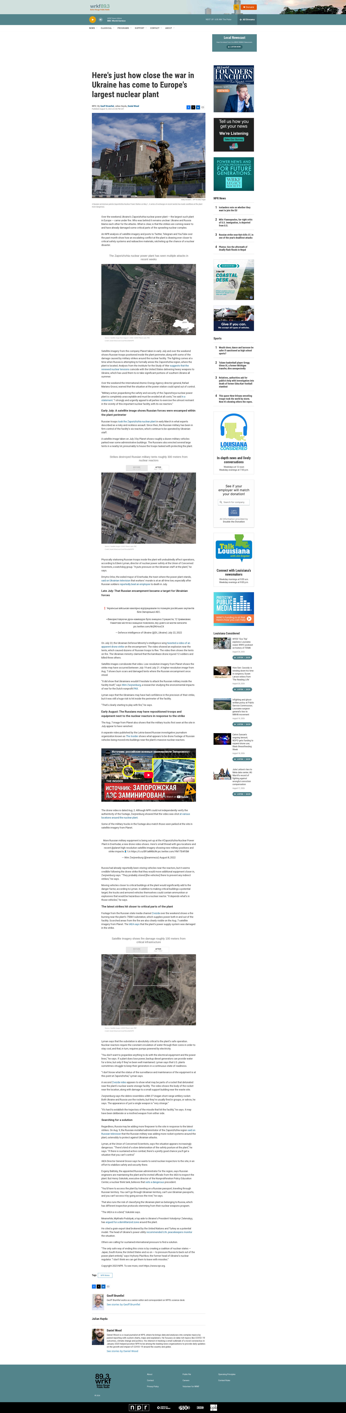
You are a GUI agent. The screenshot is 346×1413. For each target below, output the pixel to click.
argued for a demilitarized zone (122, 1222)
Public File (187, 1374)
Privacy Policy (153, 1387)
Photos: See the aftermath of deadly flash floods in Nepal (233, 248)
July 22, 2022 (175, 632)
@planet (116, 847)
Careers (186, 1380)
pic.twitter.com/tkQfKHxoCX (148, 626)
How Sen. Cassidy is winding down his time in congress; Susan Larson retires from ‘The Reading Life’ (243, 673)
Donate (250, 7)
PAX (135, 688)
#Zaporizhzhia (170, 840)
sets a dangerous (154, 1182)
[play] (92, 19)
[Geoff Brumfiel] (98, 1302)
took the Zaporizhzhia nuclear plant (137, 421)
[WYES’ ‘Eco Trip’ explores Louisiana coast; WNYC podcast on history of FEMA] (222, 643)
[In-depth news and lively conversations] (234, 432)
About (168, 28)
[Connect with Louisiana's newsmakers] (234, 548)
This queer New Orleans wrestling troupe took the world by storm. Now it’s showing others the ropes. (236, 398)
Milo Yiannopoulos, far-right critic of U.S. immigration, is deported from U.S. (235, 222)
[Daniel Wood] (98, 1337)
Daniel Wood (133, 106)
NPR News (105, 1275)
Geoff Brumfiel (107, 106)
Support (139, 28)
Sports (218, 338)
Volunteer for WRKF (191, 1387)
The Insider (131, 736)
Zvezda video (119, 1082)
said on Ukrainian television (115, 580)
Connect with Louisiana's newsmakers (234, 572)
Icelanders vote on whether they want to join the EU (234, 209)
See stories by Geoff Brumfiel (123, 1304)
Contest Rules (224, 1380)
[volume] (100, 20)
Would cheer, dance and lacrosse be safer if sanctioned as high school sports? (236, 350)
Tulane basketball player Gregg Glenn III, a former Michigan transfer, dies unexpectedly (234, 365)
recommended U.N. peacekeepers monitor (169, 1232)
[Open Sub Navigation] (97, 28)
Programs (123, 28)
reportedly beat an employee (135, 584)
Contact (154, 28)
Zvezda (155, 913)
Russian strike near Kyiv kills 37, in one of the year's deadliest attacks (236, 236)
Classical (106, 28)
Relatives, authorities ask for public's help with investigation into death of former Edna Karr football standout (236, 382)
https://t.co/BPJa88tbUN (144, 851)
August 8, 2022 (168, 857)
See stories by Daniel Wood (122, 1351)
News (92, 28)
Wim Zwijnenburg (131, 685)
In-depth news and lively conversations (234, 460)
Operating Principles (226, 1374)
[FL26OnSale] (234, 88)
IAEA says (134, 924)
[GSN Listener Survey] (234, 134)
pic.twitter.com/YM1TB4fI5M (173, 851)
